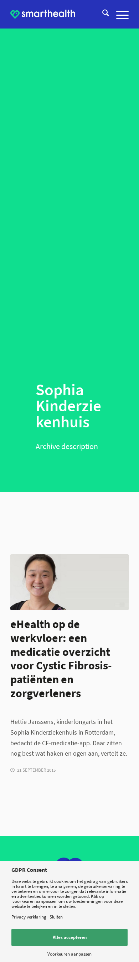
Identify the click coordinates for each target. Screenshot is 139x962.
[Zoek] (102, 14)
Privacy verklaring (28, 917)
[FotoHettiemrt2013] (69, 582)
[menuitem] (102, 14)
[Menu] (119, 14)
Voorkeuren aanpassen (69, 954)
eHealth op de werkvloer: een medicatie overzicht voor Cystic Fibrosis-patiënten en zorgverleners (61, 658)
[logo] (42, 14)
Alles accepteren (70, 937)
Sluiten (56, 917)
